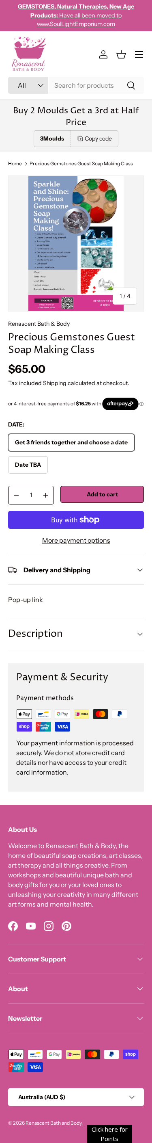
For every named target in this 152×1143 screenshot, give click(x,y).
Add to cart (102, 494)
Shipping (54, 383)
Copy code (98, 138)
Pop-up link (25, 599)
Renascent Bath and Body (53, 1123)
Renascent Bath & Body (39, 323)
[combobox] (76, 85)
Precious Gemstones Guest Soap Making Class (81, 163)
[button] (121, 54)
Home (15, 163)
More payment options (76, 540)
